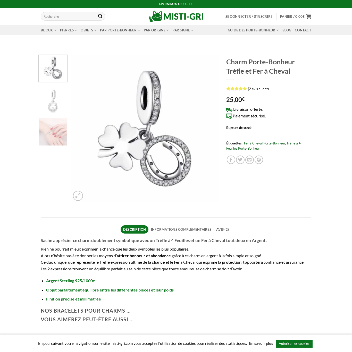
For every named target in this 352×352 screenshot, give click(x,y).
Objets (87, 30)
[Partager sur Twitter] (240, 160)
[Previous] (80, 128)
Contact (303, 30)
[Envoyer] (100, 16)
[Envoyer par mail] (249, 160)
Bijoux (47, 30)
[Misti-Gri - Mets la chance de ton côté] (176, 16)
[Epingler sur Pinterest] (259, 160)
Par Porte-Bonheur (118, 30)
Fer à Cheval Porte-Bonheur (264, 143)
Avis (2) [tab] (222, 229)
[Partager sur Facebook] (231, 160)
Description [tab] (134, 229)
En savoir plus (261, 343)
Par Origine (154, 30)
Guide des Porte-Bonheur (251, 30)
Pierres (67, 30)
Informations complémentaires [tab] (181, 229)
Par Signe (181, 30)
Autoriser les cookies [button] (294, 343)
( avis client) (258, 89)
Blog (286, 30)
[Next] (209, 128)
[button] (248, 16)
